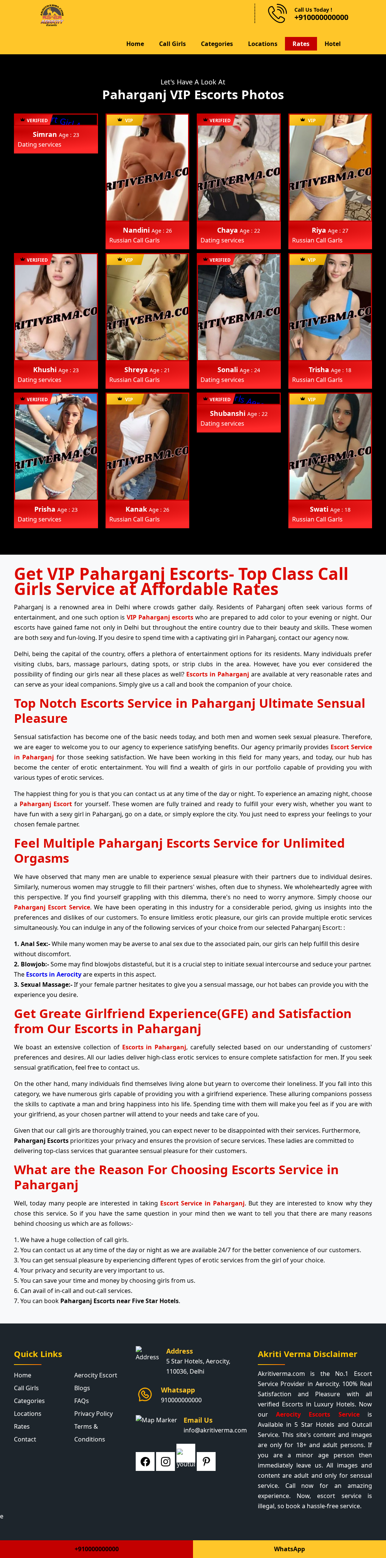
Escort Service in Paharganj (202, 1203)
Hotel (333, 44)
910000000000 (181, 1400)
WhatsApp (289, 1549)
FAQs (81, 1401)
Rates (301, 44)
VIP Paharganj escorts (160, 617)
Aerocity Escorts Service (318, 1414)
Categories (217, 44)
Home (135, 44)
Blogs (82, 1388)
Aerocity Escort (95, 1375)
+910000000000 (97, 1549)
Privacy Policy (93, 1413)
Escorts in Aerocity (53, 974)
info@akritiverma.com (215, 1430)
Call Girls (172, 44)
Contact (25, 1439)
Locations (262, 44)
